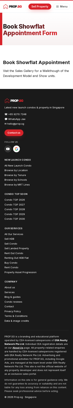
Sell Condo (10, 243)
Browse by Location (16, 170)
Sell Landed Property (16, 248)
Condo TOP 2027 (14, 204)
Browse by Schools (15, 179)
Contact (9, 306)
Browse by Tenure (15, 175)
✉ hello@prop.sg (14, 123)
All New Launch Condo (17, 165)
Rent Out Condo (13, 253)
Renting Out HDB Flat (16, 257)
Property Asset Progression (20, 272)
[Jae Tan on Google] (16, 149)
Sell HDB (9, 238)
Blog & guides (12, 296)
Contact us (13, 132)
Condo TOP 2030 (14, 218)
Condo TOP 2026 (14, 199)
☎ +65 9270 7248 (15, 114)
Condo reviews (13, 301)
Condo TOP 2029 (14, 214)
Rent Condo (11, 267)
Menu (64, 6)
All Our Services (13, 234)
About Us (18, 347)
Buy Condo (10, 262)
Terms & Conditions (16, 315)
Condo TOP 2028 (14, 209)
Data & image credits (16, 320)
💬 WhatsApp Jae (14, 119)
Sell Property (39, 6)
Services (9, 292)
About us (9, 287)
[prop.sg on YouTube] (7, 149)
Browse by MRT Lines (17, 184)
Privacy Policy (12, 311)
